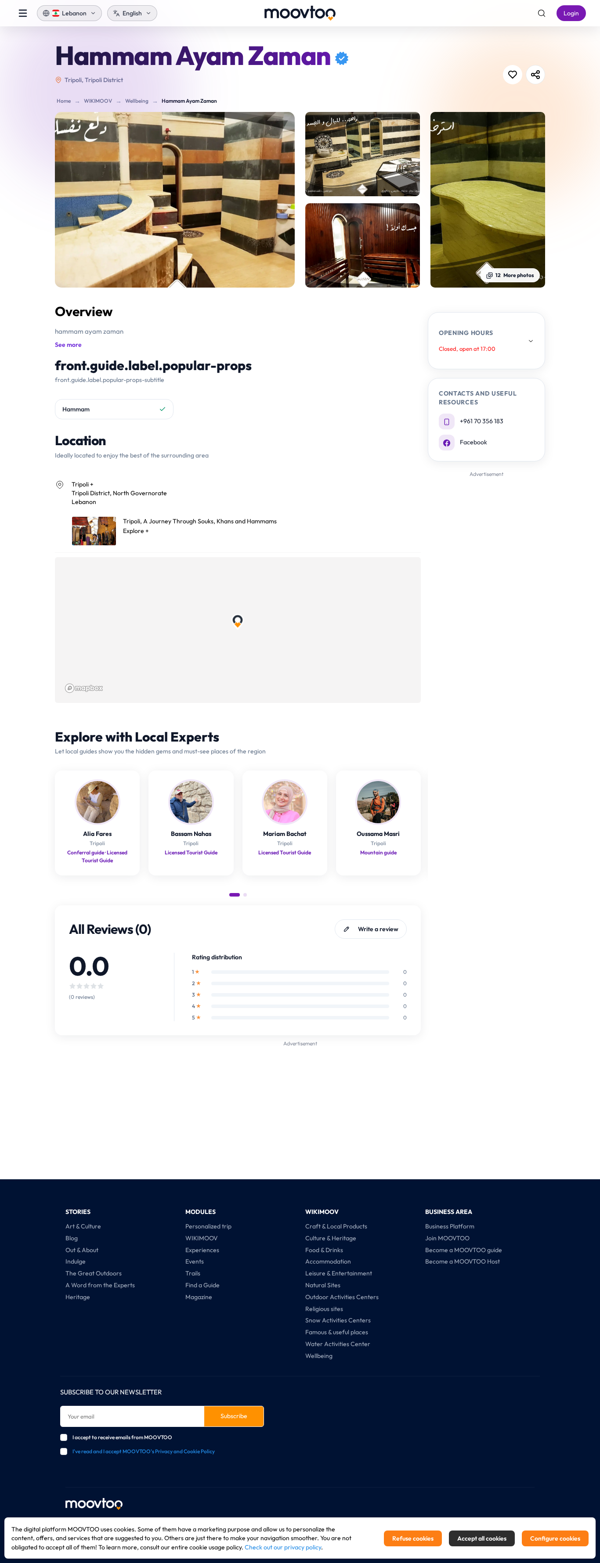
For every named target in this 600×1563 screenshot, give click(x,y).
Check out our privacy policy (283, 1547)
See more (68, 345)
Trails (192, 1273)
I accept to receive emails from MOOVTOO (122, 1437)
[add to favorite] (512, 74)
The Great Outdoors (93, 1273)
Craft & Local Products (336, 1226)
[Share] (535, 74)
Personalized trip (208, 1226)
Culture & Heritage (330, 1238)
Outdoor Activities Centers (342, 1297)
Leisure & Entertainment (338, 1273)
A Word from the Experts (100, 1285)
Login (571, 13)
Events (194, 1261)
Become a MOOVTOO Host (462, 1261)
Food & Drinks (324, 1250)
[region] (238, 630)
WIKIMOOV (98, 100)
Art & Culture (83, 1226)
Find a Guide (202, 1285)
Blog (71, 1238)
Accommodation (328, 1261)
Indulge (75, 1261)
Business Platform (449, 1226)
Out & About (81, 1250)
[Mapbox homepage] (84, 688)
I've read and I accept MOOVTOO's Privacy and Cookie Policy (143, 1451)
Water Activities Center (337, 1344)
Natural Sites (322, 1285)
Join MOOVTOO (447, 1238)
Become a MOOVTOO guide (463, 1250)
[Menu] (23, 13)
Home (64, 100)
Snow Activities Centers (338, 1320)
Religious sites (324, 1309)
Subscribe (233, 1416)
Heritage (77, 1297)
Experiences (202, 1250)
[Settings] (541, 13)
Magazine (198, 1297)
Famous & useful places (336, 1332)
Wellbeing (136, 100)
